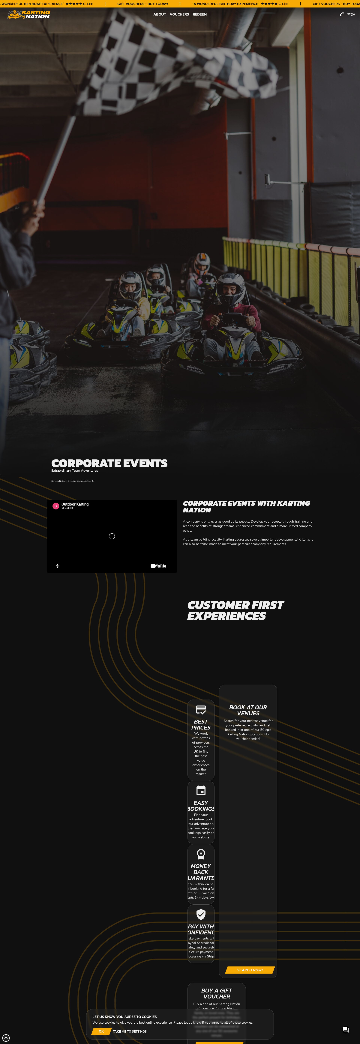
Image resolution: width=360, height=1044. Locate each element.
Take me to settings (130, 1031)
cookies (247, 1022)
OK (101, 1031)
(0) (353, 14)
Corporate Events (85, 480)
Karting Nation (58, 480)
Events (71, 480)
